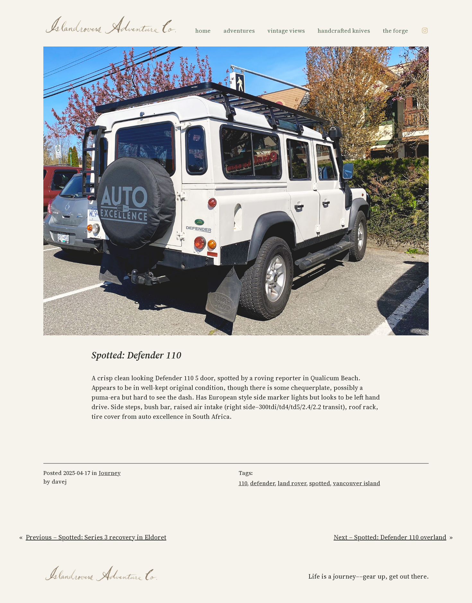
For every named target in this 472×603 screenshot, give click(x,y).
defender (262, 483)
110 (243, 483)
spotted (319, 483)
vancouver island (356, 483)
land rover (292, 483)
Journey (110, 473)
